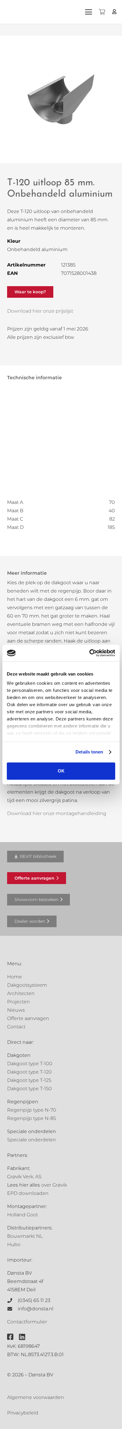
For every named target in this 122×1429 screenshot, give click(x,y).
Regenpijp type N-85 (31, 1118)
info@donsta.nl (35, 1309)
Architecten (21, 993)
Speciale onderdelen (31, 1140)
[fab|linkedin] (22, 1336)
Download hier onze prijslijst (40, 311)
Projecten (18, 1002)
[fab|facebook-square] (10, 1336)
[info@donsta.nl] (12, 1308)
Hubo (13, 1244)
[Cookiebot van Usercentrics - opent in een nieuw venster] (89, 653)
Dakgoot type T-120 (29, 1072)
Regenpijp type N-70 (31, 1110)
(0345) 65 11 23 (34, 1300)
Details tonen (89, 751)
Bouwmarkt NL (25, 1236)
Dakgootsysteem (27, 985)
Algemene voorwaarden (35, 1397)
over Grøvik (54, 1185)
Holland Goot (22, 1215)
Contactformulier (27, 1322)
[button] (88, 11)
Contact (16, 1027)
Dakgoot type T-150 (29, 1088)
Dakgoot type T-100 (29, 1063)
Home (14, 977)
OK (61, 770)
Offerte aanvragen (28, 1018)
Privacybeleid (22, 1413)
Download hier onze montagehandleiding (56, 813)
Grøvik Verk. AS (24, 1176)
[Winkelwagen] (102, 12)
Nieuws (16, 1010)
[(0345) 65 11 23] (12, 1300)
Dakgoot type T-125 (29, 1080)
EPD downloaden (28, 1193)
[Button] (114, 12)
